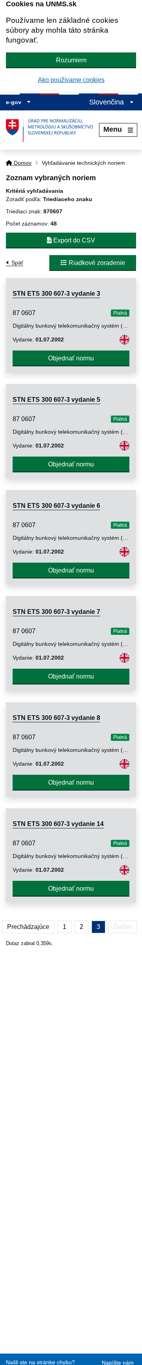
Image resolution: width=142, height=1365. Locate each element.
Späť (17, 262)
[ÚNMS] (52, 130)
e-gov (14, 102)
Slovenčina (107, 102)
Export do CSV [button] (73, 240)
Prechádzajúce (28, 926)
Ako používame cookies (71, 79)
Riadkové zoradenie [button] (96, 262)
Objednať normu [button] (71, 358)
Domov (22, 163)
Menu (112, 129)
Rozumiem (71, 60)
